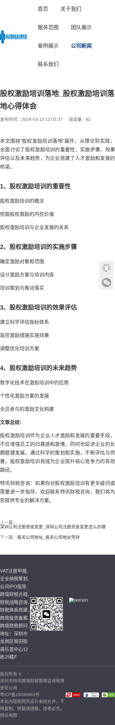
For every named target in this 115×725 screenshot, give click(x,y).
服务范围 (48, 27)
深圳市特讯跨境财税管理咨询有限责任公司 (32, 684)
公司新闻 (81, 46)
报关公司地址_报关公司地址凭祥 (48, 537)
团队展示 (81, 27)
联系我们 (48, 64)
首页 (43, 9)
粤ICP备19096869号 (20, 694)
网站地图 (8, 715)
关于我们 (70, 9)
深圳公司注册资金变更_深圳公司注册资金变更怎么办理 (52, 527)
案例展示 (48, 46)
